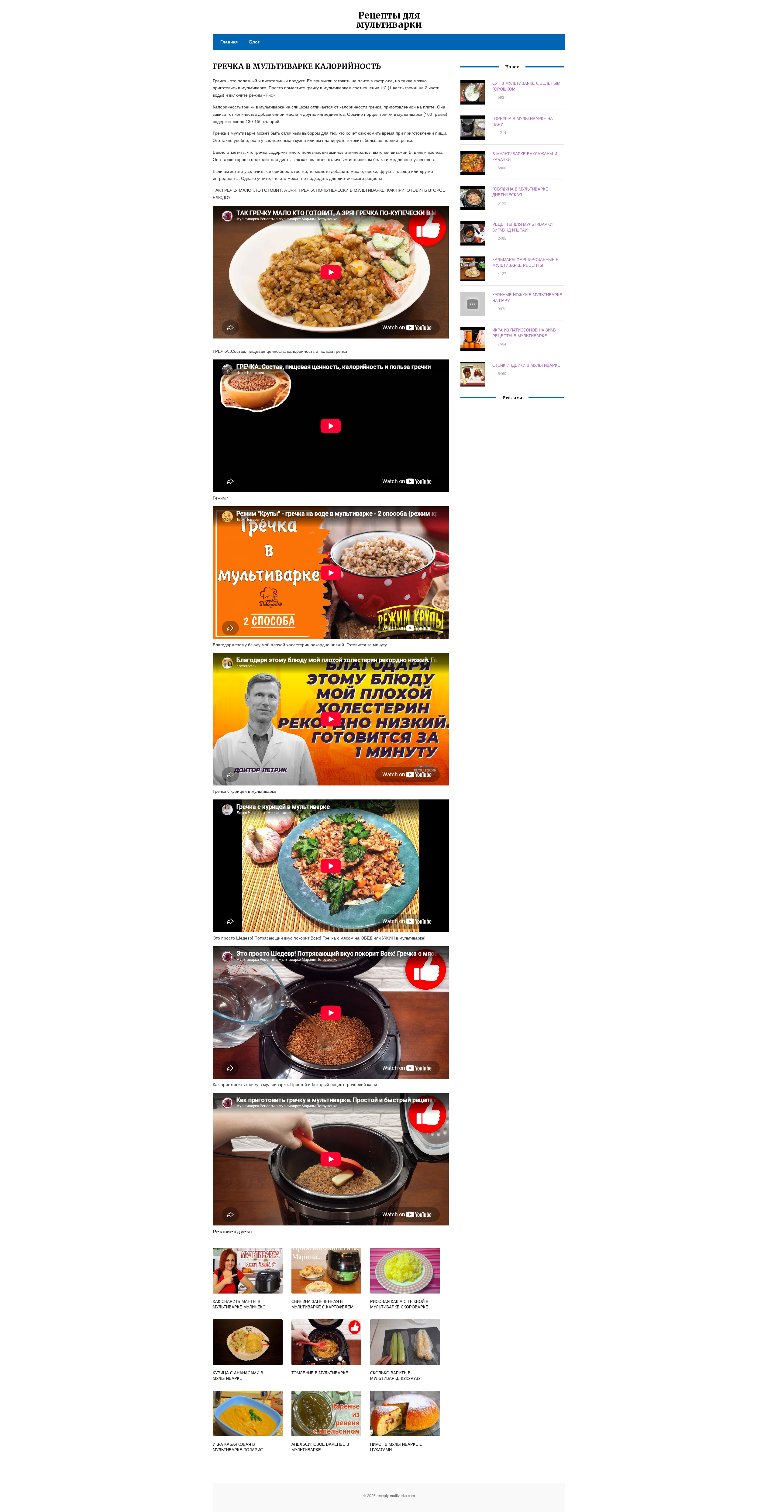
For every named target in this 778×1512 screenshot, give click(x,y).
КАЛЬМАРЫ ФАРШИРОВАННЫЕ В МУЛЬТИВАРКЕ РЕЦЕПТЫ (525, 262)
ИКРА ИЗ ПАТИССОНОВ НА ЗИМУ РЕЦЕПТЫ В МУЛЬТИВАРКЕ (524, 332)
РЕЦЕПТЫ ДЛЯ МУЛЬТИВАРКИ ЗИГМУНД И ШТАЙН (522, 227)
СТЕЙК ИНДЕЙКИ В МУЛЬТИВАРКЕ (526, 365)
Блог (254, 42)
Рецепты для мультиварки (389, 19)
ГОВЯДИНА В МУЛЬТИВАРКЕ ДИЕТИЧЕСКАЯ (520, 192)
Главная (229, 42)
